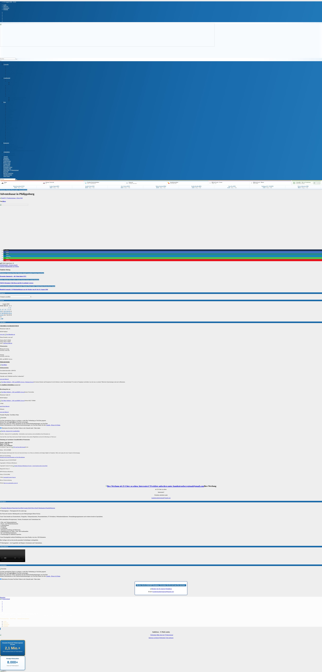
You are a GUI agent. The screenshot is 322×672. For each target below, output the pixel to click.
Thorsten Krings (7, 174)
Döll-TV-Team (13, 618)
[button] (6, 250)
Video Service (11, 72)
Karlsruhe (20, 286)
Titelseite (8, 190)
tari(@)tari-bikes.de (4, 406)
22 (9, 313)
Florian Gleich (10, 144)
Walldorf (9, 138)
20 (6, 313)
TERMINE (6, 152)
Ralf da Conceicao (8, 173)
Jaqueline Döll (7, 168)
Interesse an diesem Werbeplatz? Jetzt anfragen (161, 638)
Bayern (9, 106)
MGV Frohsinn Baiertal (16, 99)
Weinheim (9, 140)
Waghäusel (9, 137)
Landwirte (9, 85)
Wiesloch (9, 141)
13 (6, 311)
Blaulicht (5, 158)
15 (9, 311)
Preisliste (5, 9)
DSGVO (5, 6)
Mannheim (9, 122)
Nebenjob (9, 90)
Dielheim (9, 112)
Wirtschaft (9, 75)
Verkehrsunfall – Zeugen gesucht (8, 265)
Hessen (9, 116)
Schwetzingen (10, 129)
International (10, 81)
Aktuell (5, 156)
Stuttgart (9, 131)
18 (2, 313)
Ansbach (9, 103)
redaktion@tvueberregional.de (23, 618)
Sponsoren (6, 143)
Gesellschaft (6, 78)
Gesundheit (30, 273)
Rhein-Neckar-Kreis (12, 120)
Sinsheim (9, 134)
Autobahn (9, 105)
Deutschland (10, 111)
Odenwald (9, 125)
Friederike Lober (7, 167)
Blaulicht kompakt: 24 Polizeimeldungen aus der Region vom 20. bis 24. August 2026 (24, 289)
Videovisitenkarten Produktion (15, 73)
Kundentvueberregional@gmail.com (163, 591)
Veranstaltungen (11, 155)
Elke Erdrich (6, 165)
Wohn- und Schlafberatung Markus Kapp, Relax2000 (21, 150)
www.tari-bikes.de (4, 379)
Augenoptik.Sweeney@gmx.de (9, 477)
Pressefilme (10, 69)
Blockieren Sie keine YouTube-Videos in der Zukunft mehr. (17, 428)
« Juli (1, 318)
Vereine (9, 96)
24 (1, 315)
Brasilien (12, 84)
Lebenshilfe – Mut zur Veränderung (303, 182)
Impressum (6, 8)
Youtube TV (10, 76)
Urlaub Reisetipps (34, 279)
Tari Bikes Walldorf (12, 149)
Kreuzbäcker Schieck (12, 146)
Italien (2, 279)
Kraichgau (9, 114)
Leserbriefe (10, 87)
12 (4, 311)
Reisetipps (9, 91)
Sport (11, 100)
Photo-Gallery (15, 190)
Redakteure (6, 159)
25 (2, 315)
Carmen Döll (6, 164)
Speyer (8, 132)
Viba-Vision (6, 176)
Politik (8, 88)
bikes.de (13, 334)
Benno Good (6, 162)
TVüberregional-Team (4, 618)
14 (7, 311)
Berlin (8, 108)
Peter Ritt (5, 171)
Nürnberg (9, 123)
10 (1, 311)
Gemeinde (9, 79)
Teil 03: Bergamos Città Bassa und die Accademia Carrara (16, 283)
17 (1, 313)
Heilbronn (9, 119)
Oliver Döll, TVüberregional (11, 170)
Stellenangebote (11, 93)
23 (11, 313)
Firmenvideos (10, 67)
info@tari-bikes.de (7, 343)
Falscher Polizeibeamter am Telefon (9, 266)
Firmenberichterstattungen (13, 66)
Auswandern (13, 82)
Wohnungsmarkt (11, 94)
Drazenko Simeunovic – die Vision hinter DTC (13, 276)
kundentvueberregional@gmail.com (161, 498)
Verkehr (9, 135)
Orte (4, 102)
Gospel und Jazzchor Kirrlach (18, 97)
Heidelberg (10, 117)
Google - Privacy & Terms (53, 425)
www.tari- (2, 334)
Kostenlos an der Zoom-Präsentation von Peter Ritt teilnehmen (12, 457)
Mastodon (2, 597)
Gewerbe (6, 64)
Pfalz (8, 126)
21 (7, 313)
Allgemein (3, 190)
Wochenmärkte (11, 153)
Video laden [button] (37, 428)
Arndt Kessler (7, 161)
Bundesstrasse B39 (12, 109)
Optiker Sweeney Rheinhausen (15, 147)
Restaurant (9, 70)
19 (4, 313)
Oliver (4, 201)
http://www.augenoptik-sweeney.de (11, 483)
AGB (4, 5)
